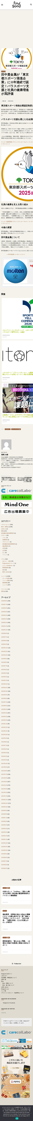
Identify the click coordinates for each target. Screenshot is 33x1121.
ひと (3, 552)
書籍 (2, 531)
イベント (4, 554)
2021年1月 (4, 796)
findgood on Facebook (8, 998)
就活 (3, 569)
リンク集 (3, 991)
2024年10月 (4, 655)
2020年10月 (4, 807)
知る (2, 981)
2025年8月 (4, 633)
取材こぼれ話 (6, 572)
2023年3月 (4, 716)
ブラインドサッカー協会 (16, 429)
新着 (2, 591)
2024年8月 (4, 662)
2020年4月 (4, 828)
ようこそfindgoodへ (7, 565)
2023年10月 (4, 691)
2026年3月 (4, 619)
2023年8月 (4, 698)
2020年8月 (4, 814)
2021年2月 (4, 792)
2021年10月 (4, 763)
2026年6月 (4, 608)
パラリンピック (5, 524)
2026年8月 (4, 600)
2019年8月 (4, 857)
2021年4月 (4, 785)
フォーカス (4, 589)
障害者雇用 (5, 567)
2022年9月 (4, 738)
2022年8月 (4, 742)
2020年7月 (4, 817)
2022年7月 (4, 745)
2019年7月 (4, 861)
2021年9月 (4, 767)
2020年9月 (4, 810)
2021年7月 (4, 774)
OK (17, 1118)
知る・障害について (7, 983)
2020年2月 (4, 835)
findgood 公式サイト (6, 973)
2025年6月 (4, 640)
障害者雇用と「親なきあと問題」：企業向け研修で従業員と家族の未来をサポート (16, 943)
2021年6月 (4, 778)
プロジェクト (6, 541)
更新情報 (4, 582)
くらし (4, 537)
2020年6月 (4, 821)
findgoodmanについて (8, 563)
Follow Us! (17, 963)
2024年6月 (4, 669)
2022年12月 (4, 727)
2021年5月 (4, 781)
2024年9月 (4, 658)
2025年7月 (4, 637)
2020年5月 (4, 825)
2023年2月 (4, 720)
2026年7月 (4, 604)
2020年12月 (4, 799)
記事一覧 (3, 979)
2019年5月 (4, 868)
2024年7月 (4, 666)
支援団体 (4, 539)
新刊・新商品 (4, 526)
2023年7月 (4, 702)
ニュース (3, 71)
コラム (3, 559)
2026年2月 (4, 622)
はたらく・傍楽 (6, 561)
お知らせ (3, 529)
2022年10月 (4, 734)
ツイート (3, 1012)
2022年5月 (4, 752)
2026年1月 (4, 626)
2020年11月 (4, 803)
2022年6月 (4, 749)
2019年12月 (4, 843)
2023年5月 (4, 709)
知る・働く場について (8, 985)
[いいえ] (31, 1113)
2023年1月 (4, 723)
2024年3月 (4, 676)
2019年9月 (4, 853)
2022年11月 (4, 731)
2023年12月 (4, 684)
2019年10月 (4, 850)
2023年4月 (4, 713)
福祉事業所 (5, 546)
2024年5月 (4, 673)
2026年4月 (4, 615)
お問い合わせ (4, 987)
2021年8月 (4, 770)
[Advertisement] (16, 28)
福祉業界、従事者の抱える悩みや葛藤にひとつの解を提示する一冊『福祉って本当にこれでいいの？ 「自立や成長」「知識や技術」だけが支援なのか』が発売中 (16, 918)
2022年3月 (4, 760)
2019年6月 (4, 864)
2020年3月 (4, 832)
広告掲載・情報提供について (9, 977)
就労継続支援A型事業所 (7, 533)
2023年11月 (4, 687)
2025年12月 (4, 629)
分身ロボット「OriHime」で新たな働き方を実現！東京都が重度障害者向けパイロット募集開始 (16, 893)
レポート (3, 535)
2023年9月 (4, 694)
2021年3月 (4, 789)
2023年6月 (4, 705)
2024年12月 (4, 647)
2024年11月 (4, 651)
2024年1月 (4, 680)
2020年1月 (4, 839)
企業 (3, 548)
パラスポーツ (7, 429)
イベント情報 (6, 580)
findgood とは (5, 989)
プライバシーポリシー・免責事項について (12, 992)
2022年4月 (4, 756)
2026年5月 (4, 611)
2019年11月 (4, 846)
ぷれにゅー (4, 975)
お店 (3, 550)
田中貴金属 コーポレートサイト (16, 254)
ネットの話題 (6, 578)
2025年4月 (4, 644)
